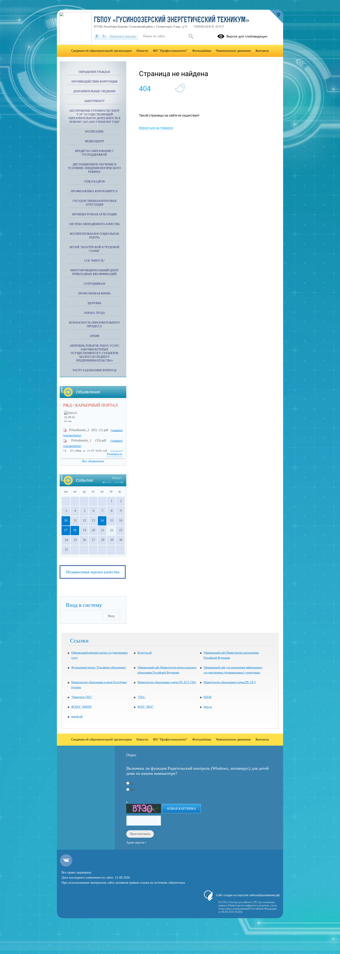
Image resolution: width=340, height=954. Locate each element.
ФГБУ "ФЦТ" (145, 706)
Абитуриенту (94, 101)
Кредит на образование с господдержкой (94, 152)
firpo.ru (208, 706)
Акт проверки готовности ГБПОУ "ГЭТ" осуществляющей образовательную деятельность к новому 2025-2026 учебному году (94, 116)
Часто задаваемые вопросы (94, 370)
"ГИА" (141, 697)
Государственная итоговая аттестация (94, 202)
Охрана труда (94, 313)
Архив (94, 336)
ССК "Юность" (94, 260)
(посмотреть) (72, 435)
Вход (111, 616)
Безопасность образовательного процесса (94, 324)
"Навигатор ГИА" (81, 697)
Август (117, 478)
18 (74, 530)
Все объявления (93, 461)
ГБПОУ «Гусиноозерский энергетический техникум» (171, 20)
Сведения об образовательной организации (101, 50)
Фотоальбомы (201, 50)
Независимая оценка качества (92, 572)
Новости (142, 50)
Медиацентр (94, 141)
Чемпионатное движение (233, 50)
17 (65, 530)
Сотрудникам (94, 283)
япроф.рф (77, 716)
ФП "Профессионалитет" (170, 50)
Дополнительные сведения (94, 91)
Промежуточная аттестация (94, 214)
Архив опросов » (136, 842)
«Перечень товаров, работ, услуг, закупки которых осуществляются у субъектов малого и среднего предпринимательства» (94, 353)
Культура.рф (144, 652)
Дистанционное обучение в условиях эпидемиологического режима (94, 168)
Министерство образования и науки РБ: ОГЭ (230, 682)
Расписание (94, 131)
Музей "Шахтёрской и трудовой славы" (94, 249)
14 (102, 520)
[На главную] (97, 36)
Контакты (262, 50)
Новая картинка (181, 808)
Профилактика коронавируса (94, 191)
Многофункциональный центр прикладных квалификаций (94, 272)
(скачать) (117, 430)
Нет (132, 790)
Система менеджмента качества (94, 224)
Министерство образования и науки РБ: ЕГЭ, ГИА (166, 682)
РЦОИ (207, 697)
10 (65, 520)
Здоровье (94, 303)
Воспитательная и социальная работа (94, 235)
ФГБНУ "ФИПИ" (81, 706)
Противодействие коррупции (94, 81)
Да (132, 783)
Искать (191, 36)
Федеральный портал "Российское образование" (98, 667)
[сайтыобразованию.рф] (276, 17)
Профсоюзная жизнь (94, 293)
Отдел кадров (94, 181)
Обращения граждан (94, 72)
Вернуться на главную (156, 128)
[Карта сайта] (104, 36)
